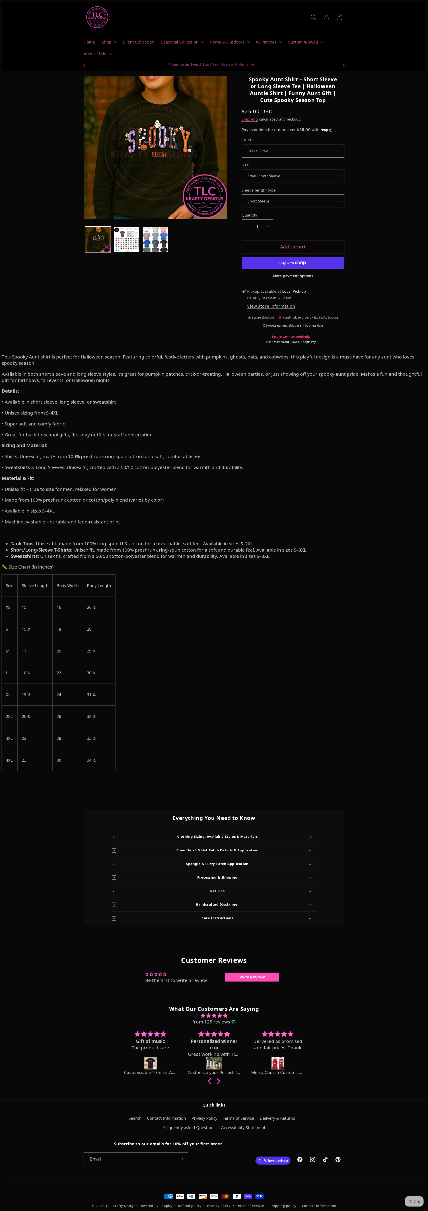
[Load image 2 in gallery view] (127, 239)
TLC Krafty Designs (121, 1206)
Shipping (250, 119)
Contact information (319, 1206)
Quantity (249, 215)
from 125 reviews (211, 1021)
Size (245, 164)
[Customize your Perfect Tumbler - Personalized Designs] (214, 1063)
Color (247, 139)
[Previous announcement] (84, 65)
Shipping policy (283, 1206)
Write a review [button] (252, 977)
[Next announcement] (344, 65)
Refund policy (190, 1206)
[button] (109, 42)
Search (135, 1118)
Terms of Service (238, 1118)
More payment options (293, 276)
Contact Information (166, 1118)
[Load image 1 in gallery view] (98, 239)
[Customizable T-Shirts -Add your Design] (150, 1063)
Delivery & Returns (277, 1118)
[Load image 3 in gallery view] (155, 239)
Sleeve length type (259, 190)
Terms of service (250, 1206)
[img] (214, 1015)
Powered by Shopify (155, 1206)
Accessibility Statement (243, 1127)
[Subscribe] (181, 1159)
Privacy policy (218, 1206)
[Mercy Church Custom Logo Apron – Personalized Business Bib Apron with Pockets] (277, 1063)
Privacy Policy (204, 1118)
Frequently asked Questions (189, 1127)
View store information (271, 306)
